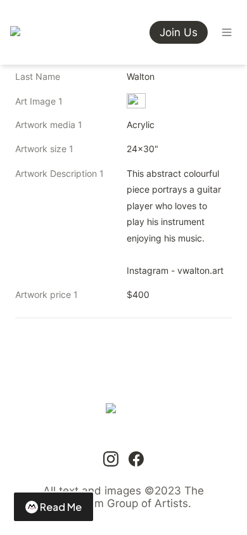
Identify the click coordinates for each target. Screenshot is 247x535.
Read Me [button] (61, 506)
